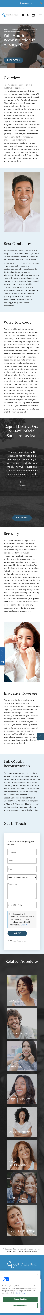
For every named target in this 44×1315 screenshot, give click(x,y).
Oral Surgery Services (28, 29)
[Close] (37, 1274)
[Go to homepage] (9, 15)
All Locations (27, 3)
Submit (17, 933)
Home (6, 29)
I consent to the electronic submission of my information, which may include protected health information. (22, 919)
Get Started (13, 60)
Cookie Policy (20, 1293)
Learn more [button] (25, 925)
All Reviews (22, 518)
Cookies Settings (20, 1306)
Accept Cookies (20, 1299)
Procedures (15, 29)
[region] (20, 1292)
